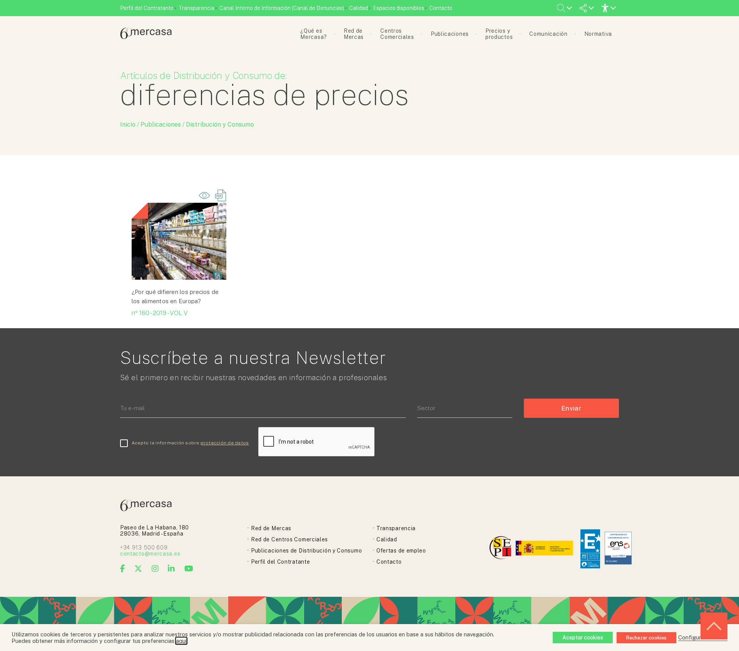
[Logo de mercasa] (502, 549)
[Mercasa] (146, 37)
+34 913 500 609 (144, 547)
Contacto (440, 8)
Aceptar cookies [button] (582, 637)
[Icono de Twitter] (138, 568)
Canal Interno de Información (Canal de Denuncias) (281, 8)
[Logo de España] (545, 548)
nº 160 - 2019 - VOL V (160, 313)
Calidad (358, 8)
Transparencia (196, 8)
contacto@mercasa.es (150, 554)
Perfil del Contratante (147, 8)
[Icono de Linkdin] (171, 568)
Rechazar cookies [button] (646, 638)
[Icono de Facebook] (122, 568)
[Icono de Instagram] (155, 568)
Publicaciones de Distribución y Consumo (306, 551)
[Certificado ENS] (618, 549)
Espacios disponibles (398, 8)
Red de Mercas (271, 528)
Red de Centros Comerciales (289, 539)
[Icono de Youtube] (189, 568)
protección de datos (225, 443)
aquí (181, 641)
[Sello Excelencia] (590, 548)
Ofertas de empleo (401, 551)
